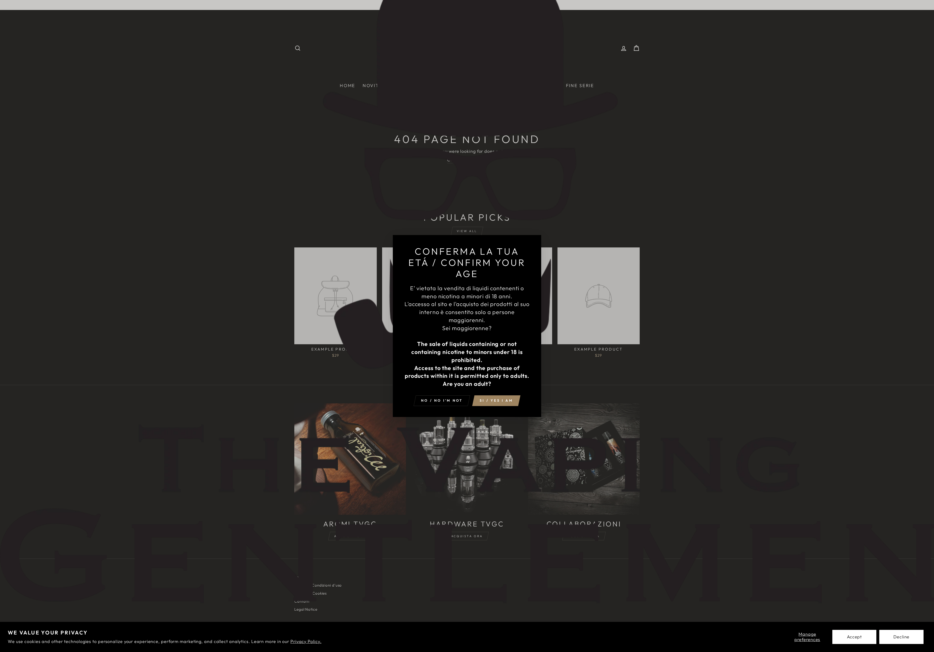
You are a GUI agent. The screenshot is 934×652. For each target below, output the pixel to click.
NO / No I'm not (442, 400)
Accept (854, 637)
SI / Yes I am (496, 400)
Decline (901, 637)
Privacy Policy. (306, 641)
